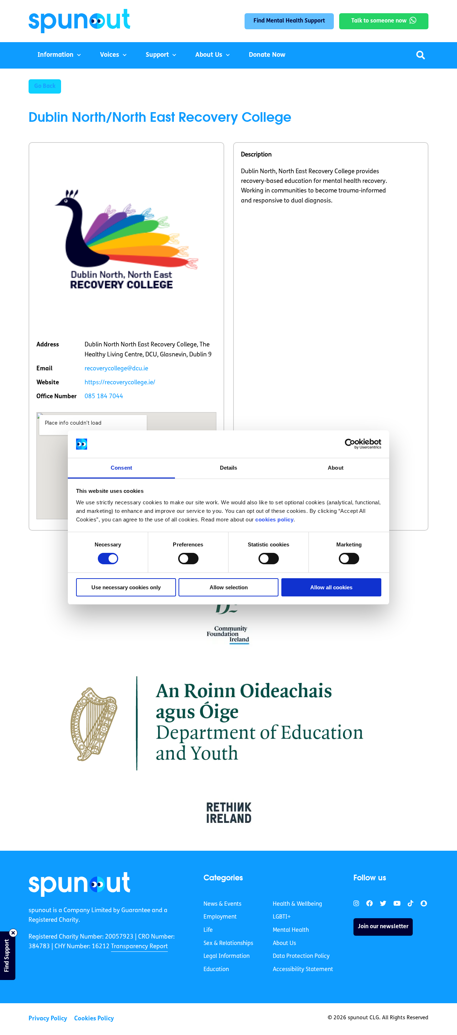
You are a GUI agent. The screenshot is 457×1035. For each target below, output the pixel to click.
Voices (109, 55)
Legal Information (227, 956)
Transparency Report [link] (139, 947)
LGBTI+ (282, 917)
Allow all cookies (331, 587)
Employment (220, 917)
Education (216, 969)
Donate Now (267, 55)
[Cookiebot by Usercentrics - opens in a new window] (350, 444)
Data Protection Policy (301, 956)
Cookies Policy (94, 1019)
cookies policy (274, 519)
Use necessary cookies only (126, 587)
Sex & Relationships (228, 943)
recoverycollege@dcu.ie (116, 369)
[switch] (188, 558)
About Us (208, 55)
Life (208, 930)
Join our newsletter (383, 927)
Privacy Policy (48, 1019)
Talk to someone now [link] (379, 21)
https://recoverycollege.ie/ (120, 383)
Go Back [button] (44, 86)
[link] (79, 884)
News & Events (222, 904)
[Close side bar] (13, 933)
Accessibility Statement (303, 969)
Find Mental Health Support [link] (289, 21)
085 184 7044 (104, 397)
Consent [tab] (121, 468)
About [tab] (335, 468)
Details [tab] (228, 468)
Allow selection (229, 587)
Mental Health (291, 930)
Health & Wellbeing (297, 904)
